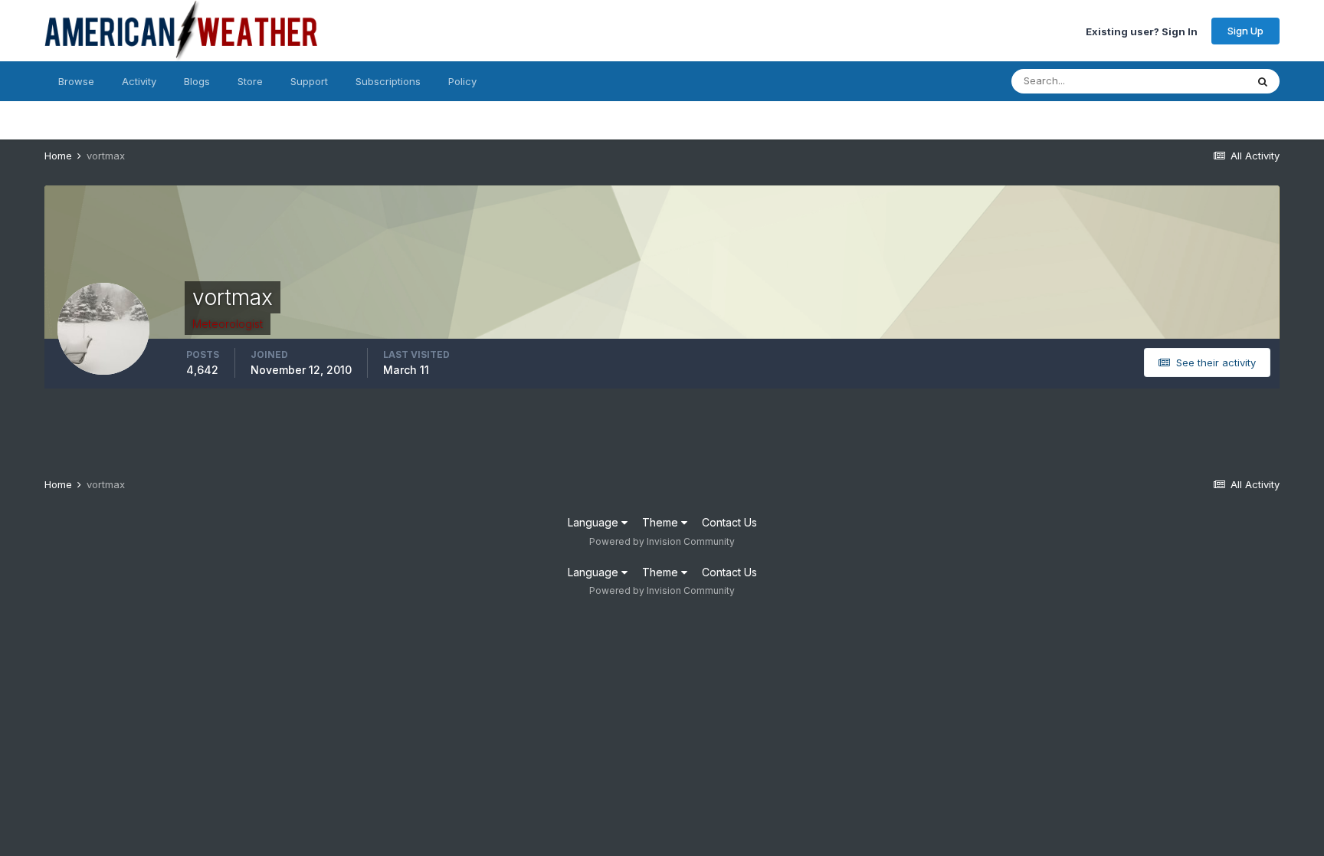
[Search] (1263, 81)
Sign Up (1245, 31)
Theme (661, 522)
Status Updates (1190, 81)
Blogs (197, 81)
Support (309, 81)
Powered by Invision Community (662, 541)
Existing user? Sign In (1142, 31)
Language (594, 522)
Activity (139, 81)
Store (250, 81)
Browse (76, 81)
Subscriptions (388, 81)
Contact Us (729, 522)
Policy (462, 81)
